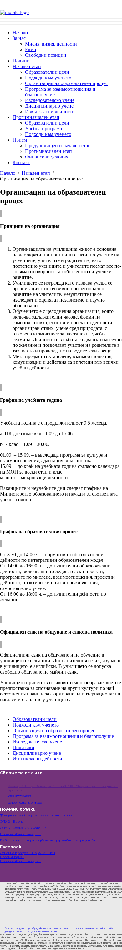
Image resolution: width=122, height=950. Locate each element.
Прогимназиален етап (36, 117)
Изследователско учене (49, 100)
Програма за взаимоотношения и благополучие (63, 736)
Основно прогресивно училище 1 (27, 853)
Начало (20, 32)
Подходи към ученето (48, 77)
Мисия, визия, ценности (51, 43)
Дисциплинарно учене (49, 106)
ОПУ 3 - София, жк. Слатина (23, 828)
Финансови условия (46, 156)
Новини (21, 60)
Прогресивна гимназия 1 (20, 834)
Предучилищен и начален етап (58, 145)
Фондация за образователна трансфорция (36, 815)
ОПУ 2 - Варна (12, 821)
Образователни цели (47, 72)
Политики (23, 747)
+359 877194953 (19, 796)
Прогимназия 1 (12, 857)
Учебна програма (43, 128)
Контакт (21, 162)
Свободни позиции (45, 55)
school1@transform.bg (25, 803)
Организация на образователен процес (66, 83)
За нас (19, 38)
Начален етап (27, 66)
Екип (30, 49)
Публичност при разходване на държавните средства (47, 840)
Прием (20, 139)
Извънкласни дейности (50, 111)
